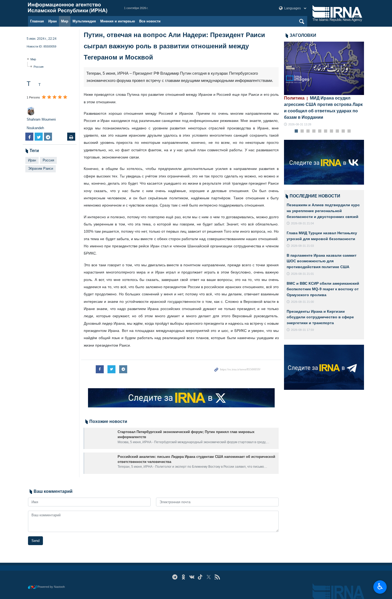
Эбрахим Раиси (40, 168)
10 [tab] (349, 131)
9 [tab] (343, 131)
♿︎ (380, 586)
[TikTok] (200, 577)
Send (35, 541)
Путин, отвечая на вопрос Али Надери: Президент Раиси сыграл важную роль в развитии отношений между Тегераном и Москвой (174, 46)
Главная (37, 21)
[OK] (183, 577)
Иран (52, 21)
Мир (64, 21)
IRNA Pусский (70, 8)
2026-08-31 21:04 (302, 223)
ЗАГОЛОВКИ (303, 35)
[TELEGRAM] (174, 577)
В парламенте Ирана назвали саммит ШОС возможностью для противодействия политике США (322, 261)
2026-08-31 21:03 (302, 245)
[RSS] (217, 577)
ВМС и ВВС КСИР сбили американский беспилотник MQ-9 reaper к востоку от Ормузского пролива (323, 289)
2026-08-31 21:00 (302, 301)
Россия (38, 66)
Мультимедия (84, 21)
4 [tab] (314, 131)
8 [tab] (337, 131)
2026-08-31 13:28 (299, 124)
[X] (208, 577)
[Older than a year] (100, 438)
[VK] (191, 577)
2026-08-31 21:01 (302, 273)
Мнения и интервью (117, 21)
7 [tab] (332, 131)
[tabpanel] (324, 84)
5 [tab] (320, 131)
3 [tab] (308, 131)
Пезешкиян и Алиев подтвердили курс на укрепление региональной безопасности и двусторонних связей (323, 211)
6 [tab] (326, 131)
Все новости (150, 21)
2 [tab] (302, 131)
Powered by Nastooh (51, 586)
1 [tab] (296, 131)
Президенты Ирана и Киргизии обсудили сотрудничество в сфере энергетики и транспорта (320, 317)
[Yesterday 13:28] (324, 68)
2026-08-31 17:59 (302, 329)
